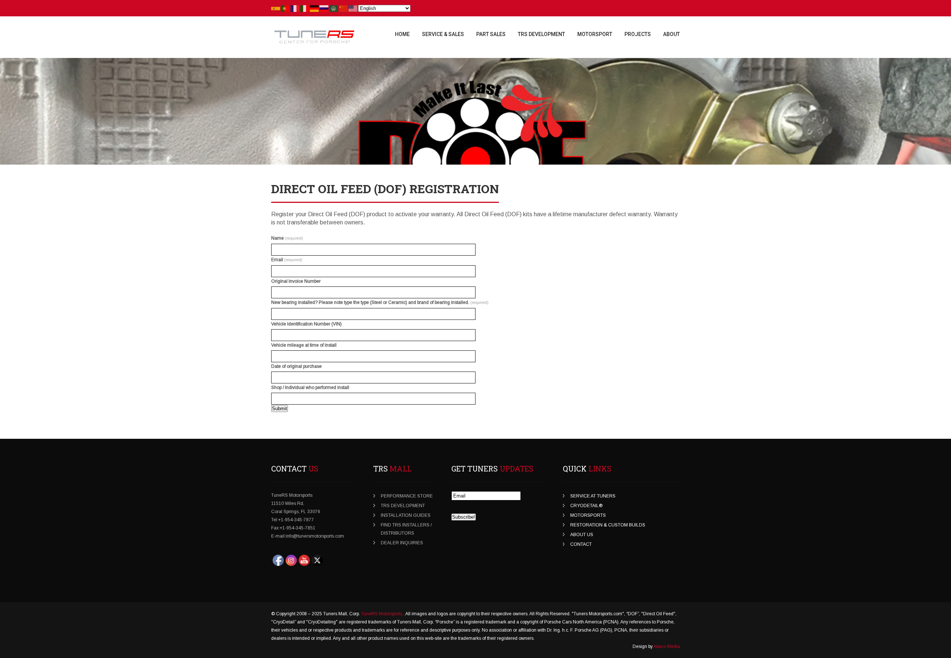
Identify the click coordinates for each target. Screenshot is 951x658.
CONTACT (581, 544)
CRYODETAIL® (586, 505)
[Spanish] (276, 8)
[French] (295, 8)
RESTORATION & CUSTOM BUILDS (607, 525)
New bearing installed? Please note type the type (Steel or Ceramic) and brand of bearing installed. (380, 302)
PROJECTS (637, 34)
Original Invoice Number (296, 281)
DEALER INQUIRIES (402, 542)
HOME (402, 34)
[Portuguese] (286, 8)
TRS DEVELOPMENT (541, 34)
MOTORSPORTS (588, 515)
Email (286, 259)
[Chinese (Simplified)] (343, 8)
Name (287, 238)
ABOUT (671, 34)
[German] (314, 8)
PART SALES (491, 34)
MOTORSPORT (594, 34)
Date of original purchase (296, 366)
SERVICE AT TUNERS (593, 496)
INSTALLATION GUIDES (406, 515)
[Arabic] (334, 8)
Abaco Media (666, 646)
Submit (279, 408)
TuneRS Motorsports (382, 613)
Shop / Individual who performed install (310, 387)
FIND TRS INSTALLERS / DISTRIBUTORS (406, 529)
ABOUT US (581, 534)
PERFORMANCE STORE (407, 496)
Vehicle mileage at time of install (304, 345)
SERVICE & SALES (443, 34)
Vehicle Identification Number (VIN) (306, 324)
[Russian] (324, 8)
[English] (353, 8)
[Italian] (305, 8)
